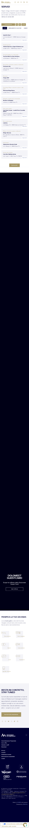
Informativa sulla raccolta (9, 826)
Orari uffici (4, 742)
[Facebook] (2, 721)
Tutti (5, 28)
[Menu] (27, 2)
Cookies (3, 752)
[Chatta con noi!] (25, 825)
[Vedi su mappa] (20, 24)
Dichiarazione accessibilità (8, 756)
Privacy (3, 750)
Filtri (23, 24)
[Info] (15, 2)
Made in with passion (20, 802)
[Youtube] (8, 721)
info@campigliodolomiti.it (18, 792)
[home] (8, 734)
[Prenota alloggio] (18, 2)
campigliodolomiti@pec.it (7, 794)
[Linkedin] (17, 721)
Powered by (22, 804)
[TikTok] (14, 721)
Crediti (3, 758)
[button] (26, 735)
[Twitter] (11, 721)
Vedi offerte (14, 589)
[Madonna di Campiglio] (6, 2)
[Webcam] (24, 2)
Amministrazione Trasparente (8, 740)
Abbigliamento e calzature (14, 28)
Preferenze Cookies (6, 754)
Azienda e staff (5, 744)
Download (3, 746)
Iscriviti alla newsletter (11, 714)
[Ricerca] (17, 24)
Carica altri (14, 165)
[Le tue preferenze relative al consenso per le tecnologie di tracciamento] (26, 825)
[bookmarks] (21, 2)
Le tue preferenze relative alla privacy (15, 824)
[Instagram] (5, 721)
